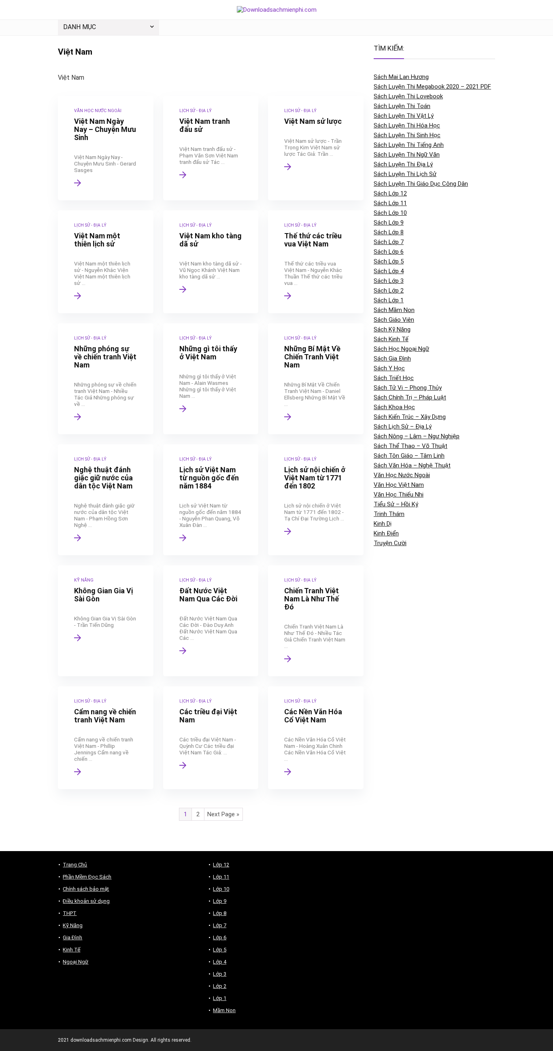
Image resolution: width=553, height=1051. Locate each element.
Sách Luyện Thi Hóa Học (407, 125)
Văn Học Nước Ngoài (402, 475)
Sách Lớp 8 (389, 232)
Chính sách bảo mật (86, 889)
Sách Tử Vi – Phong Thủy (408, 387)
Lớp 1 (219, 998)
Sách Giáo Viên (394, 319)
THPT (70, 913)
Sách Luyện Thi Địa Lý (403, 164)
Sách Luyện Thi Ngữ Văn (407, 154)
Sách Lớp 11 (390, 203)
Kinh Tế (71, 950)
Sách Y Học (389, 368)
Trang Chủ (75, 865)
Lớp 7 (219, 925)
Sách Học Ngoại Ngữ (401, 348)
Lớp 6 (219, 937)
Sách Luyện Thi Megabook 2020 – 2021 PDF (432, 86)
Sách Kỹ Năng (392, 329)
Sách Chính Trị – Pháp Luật (410, 397)
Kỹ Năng (73, 925)
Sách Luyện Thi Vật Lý (404, 115)
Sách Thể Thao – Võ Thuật (410, 446)
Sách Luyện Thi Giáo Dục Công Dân (421, 183)
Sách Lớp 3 (389, 281)
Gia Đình (72, 937)
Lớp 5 (219, 950)
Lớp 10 (221, 889)
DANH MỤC (79, 27)
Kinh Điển (386, 533)
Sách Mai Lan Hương (401, 77)
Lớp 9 (219, 901)
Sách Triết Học (394, 378)
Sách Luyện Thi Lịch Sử (405, 174)
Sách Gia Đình (392, 358)
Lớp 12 (221, 865)
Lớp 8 (219, 913)
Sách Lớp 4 (389, 271)
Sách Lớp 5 (389, 261)
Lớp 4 (219, 962)
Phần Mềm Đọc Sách (87, 877)
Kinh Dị (382, 523)
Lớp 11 (221, 877)
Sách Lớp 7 (389, 242)
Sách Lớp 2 (389, 290)
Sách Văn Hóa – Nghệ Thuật (412, 465)
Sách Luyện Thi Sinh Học (407, 135)
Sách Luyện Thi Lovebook (408, 96)
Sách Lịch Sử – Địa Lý (403, 426)
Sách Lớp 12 (390, 193)
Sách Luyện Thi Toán (402, 106)
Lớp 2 (219, 986)
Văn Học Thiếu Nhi (398, 494)
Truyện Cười (390, 543)
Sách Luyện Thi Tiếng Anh (409, 145)
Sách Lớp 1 (389, 300)
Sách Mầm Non (394, 310)
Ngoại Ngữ (75, 962)
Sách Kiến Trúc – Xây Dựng (410, 416)
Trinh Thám (389, 514)
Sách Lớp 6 (389, 251)
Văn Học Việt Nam (399, 484)
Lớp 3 (219, 974)
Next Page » (223, 814)
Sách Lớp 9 (389, 222)
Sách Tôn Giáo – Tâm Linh (409, 455)
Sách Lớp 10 (390, 213)
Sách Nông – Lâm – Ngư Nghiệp (416, 436)
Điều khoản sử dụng (86, 901)
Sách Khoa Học (394, 407)
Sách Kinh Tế (391, 339)
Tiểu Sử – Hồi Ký (396, 504)
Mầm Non (224, 1010)
